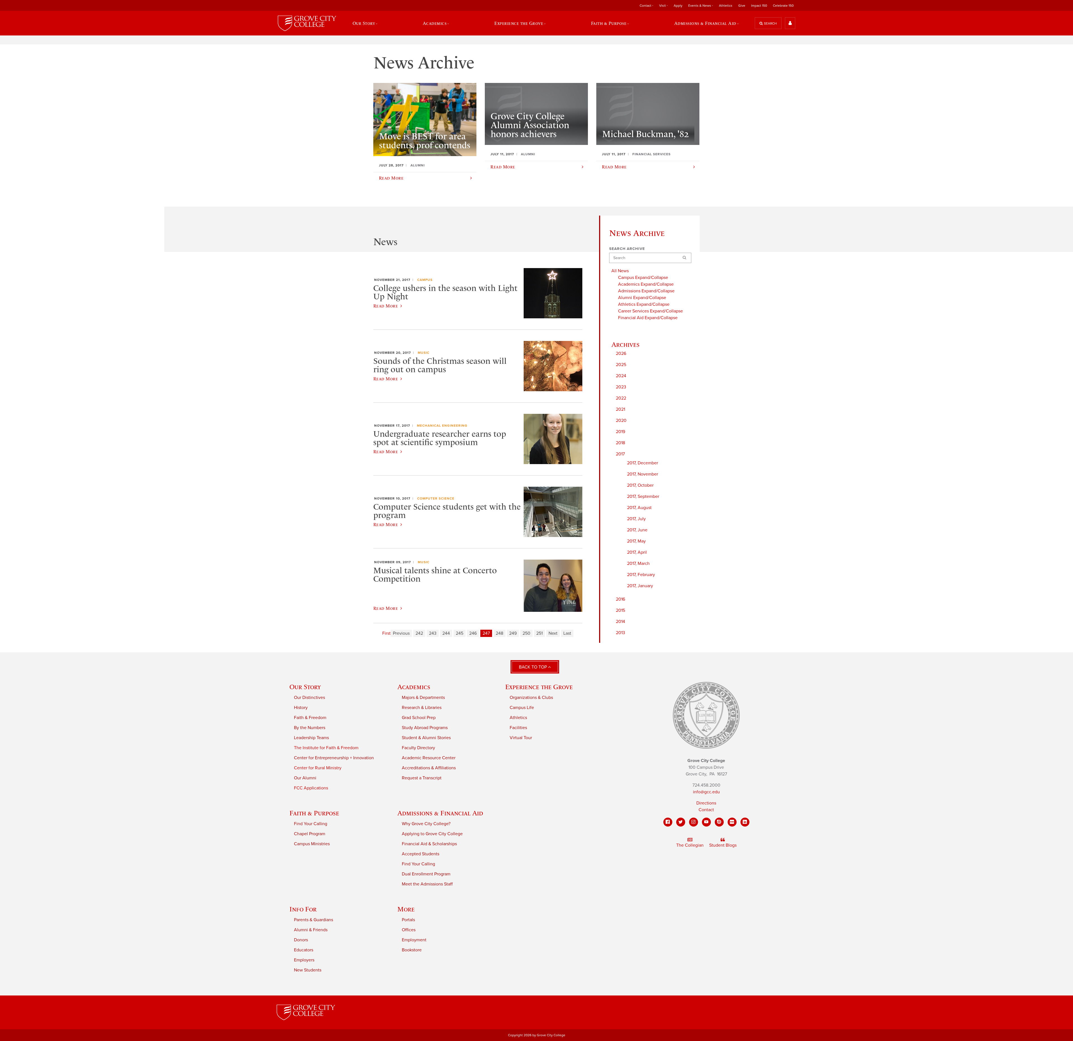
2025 (621, 364)
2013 (620, 633)
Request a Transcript (421, 778)
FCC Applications (311, 788)
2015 (620, 610)
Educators (303, 950)
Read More (385, 305)
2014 (620, 621)
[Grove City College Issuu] (719, 822)
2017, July (636, 519)
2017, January (640, 586)
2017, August (639, 507)
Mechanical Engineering (442, 426)
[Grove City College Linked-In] (744, 822)
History (301, 707)
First (386, 633)
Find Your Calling (310, 824)
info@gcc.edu (706, 792)
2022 (621, 398)
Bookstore (412, 950)
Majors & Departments (423, 697)
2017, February (641, 574)
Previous (401, 633)
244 (446, 633)
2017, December (642, 463)
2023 (621, 387)
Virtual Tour (521, 738)
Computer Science (435, 498)
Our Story (305, 687)
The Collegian (690, 845)
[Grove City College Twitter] (680, 822)
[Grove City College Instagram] (693, 822)
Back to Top (533, 667)
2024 (621, 376)
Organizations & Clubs (531, 697)
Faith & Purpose (314, 813)
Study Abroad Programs (425, 727)
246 (473, 633)
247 (486, 633)
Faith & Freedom (310, 717)
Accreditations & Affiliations (429, 768)
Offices (409, 930)
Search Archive (627, 249)
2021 (620, 409)
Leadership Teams (311, 738)
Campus (425, 280)
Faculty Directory (418, 748)
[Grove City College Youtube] (706, 822)
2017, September (643, 496)
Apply (678, 6)
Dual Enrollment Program (426, 874)
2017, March (638, 563)
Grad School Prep (419, 717)
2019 (620, 431)
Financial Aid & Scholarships (429, 844)
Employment (414, 940)
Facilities (518, 727)
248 (499, 633)
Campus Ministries (312, 844)
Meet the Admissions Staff (427, 884)
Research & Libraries (421, 707)
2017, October (640, 485)
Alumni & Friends (310, 930)
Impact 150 (759, 6)
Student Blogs (723, 845)
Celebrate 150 (783, 6)
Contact (706, 810)
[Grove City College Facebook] (667, 822)
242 (419, 633)
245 (459, 633)
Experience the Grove (539, 687)
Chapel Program (309, 834)
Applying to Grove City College (432, 834)
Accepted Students (420, 854)
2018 (620, 443)
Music (423, 353)
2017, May (636, 541)
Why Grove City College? (426, 824)
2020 (621, 420)
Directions (706, 803)
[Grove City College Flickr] (732, 822)
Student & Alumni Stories (426, 738)
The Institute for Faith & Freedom (326, 748)
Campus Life (522, 707)
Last (567, 633)
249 (513, 633)
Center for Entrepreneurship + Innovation (334, 758)
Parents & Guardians (313, 920)
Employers (304, 960)
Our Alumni (305, 778)
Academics (413, 687)
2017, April (637, 552)
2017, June (637, 530)
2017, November (642, 474)
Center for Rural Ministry (317, 768)
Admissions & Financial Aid (440, 813)
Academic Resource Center (428, 758)
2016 (620, 599)
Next (553, 633)
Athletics (725, 6)
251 (539, 633)
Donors (301, 940)
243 (432, 633)
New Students (307, 970)
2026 (621, 353)
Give (741, 6)
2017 (620, 454)
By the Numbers (309, 727)
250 (526, 633)
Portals (408, 920)
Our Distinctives (309, 697)
